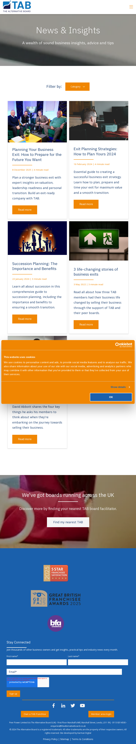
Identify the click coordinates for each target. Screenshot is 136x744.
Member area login (101, 714)
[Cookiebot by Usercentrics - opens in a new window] (117, 345)
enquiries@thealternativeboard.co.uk (68, 726)
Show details (118, 387)
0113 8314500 (119, 722)
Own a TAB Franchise (35, 714)
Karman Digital (84, 733)
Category (76, 86)
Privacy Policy (50, 739)
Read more (25, 210)
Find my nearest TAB (68, 522)
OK (111, 397)
